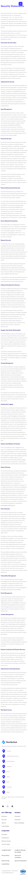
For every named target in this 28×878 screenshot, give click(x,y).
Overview (17, 816)
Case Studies (5, 826)
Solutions (4, 816)
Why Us (4, 823)
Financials (17, 819)
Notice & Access (6, 841)
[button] (20, 4)
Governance (5, 838)
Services (4, 819)
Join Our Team (6, 844)
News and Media (19, 823)
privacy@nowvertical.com (8, 505)
